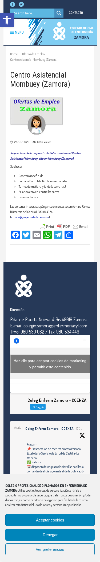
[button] (7, 20)
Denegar (50, 534)
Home (14, 54)
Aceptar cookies (50, 520)
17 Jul (79, 429)
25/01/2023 (21, 142)
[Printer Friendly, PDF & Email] (64, 226)
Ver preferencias (50, 549)
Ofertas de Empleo (33, 54)
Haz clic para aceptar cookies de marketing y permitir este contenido (50, 364)
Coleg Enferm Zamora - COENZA (49, 428)
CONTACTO (76, 13)
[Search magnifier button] (58, 13)
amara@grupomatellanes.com (30, 217)
